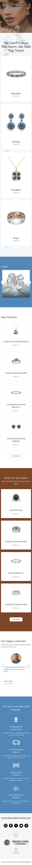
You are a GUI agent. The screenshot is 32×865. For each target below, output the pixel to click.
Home (16, 832)
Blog (16, 848)
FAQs (16, 850)
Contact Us (16, 853)
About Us (16, 834)
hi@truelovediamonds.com (16, 818)
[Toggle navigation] (30, 4)
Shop (16, 836)
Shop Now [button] (16, 96)
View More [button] (16, 456)
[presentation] (3, 282)
